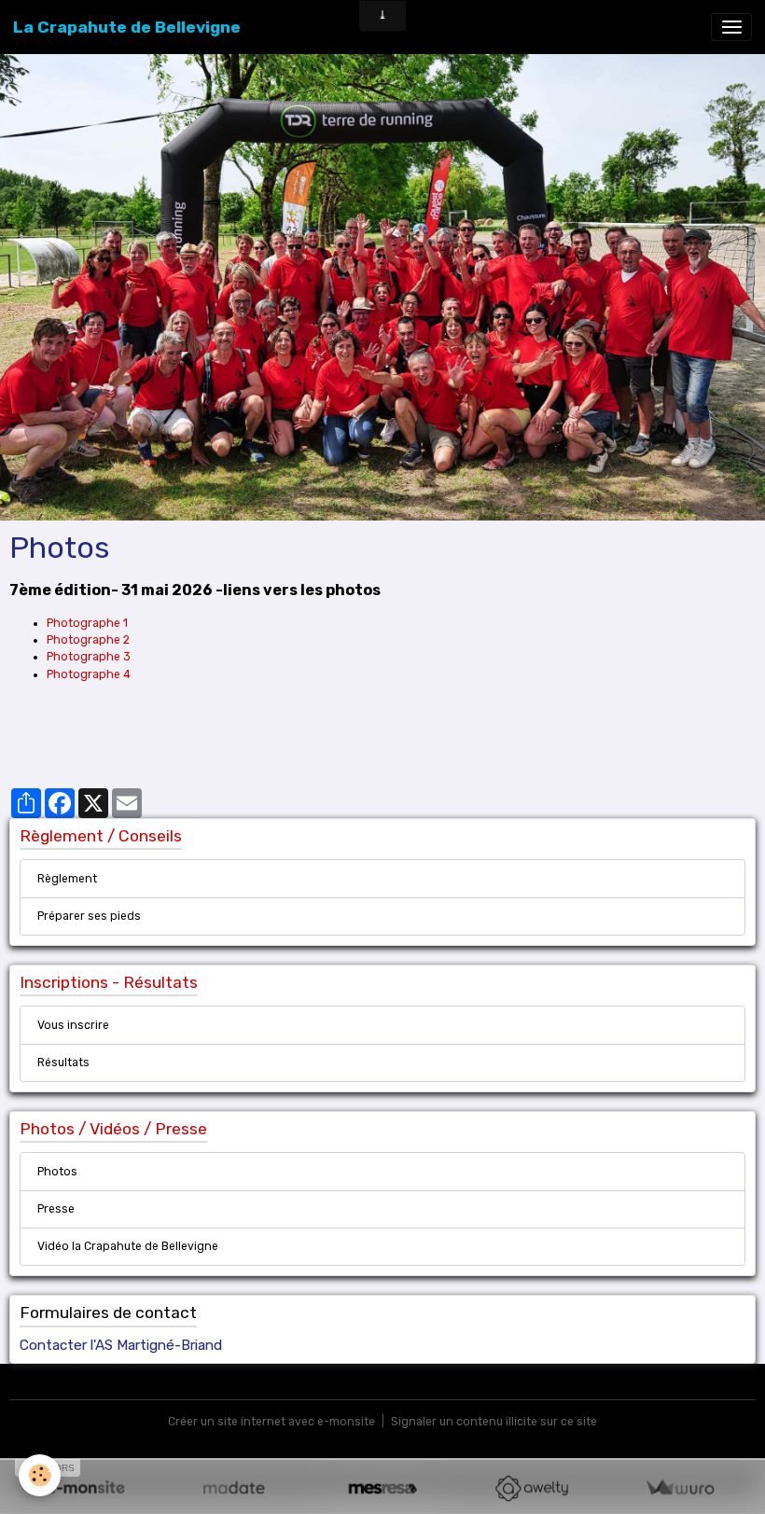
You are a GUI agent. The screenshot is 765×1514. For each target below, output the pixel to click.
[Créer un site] (85, 1488)
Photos (57, 1171)
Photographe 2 (88, 639)
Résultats (63, 1062)
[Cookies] (40, 1475)
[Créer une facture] (679, 1488)
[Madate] (233, 1488)
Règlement (67, 878)
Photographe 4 (89, 674)
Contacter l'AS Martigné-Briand (121, 1345)
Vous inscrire (73, 1025)
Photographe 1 (87, 623)
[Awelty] (531, 1488)
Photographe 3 (89, 656)
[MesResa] (382, 1488)
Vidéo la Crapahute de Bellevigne (127, 1246)
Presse (56, 1208)
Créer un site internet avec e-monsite (271, 1421)
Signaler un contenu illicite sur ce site (494, 1421)
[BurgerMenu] (731, 27)
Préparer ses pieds (89, 916)
